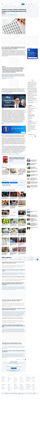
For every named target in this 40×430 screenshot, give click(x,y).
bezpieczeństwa (4, 92)
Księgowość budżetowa (10, 78)
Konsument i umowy (16, 379)
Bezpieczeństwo (6, 108)
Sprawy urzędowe (15, 380)
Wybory (28, 119)
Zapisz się (23, 132)
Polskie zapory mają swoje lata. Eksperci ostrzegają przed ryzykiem (32, 86)
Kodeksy (15, 389)
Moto (20, 380)
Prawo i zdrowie (15, 382)
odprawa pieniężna (10, 150)
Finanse (10, 259)
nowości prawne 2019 (8, 178)
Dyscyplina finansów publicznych (31, 127)
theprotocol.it (33, 389)
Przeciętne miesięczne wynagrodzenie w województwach (32, 124)
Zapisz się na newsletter (22, 180)
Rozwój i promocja (6, 123)
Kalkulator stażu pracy (22, 388)
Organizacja (6, 259)
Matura (8, 389)
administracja (3, 178)
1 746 (23, 359)
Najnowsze (33, 81)
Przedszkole (9, 385)
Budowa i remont (34, 380)
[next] (25, 359)
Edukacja (20, 259)
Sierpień (33, 134)
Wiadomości (3, 259)
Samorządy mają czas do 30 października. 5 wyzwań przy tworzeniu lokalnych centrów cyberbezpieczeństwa (32, 91)
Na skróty (33, 384)
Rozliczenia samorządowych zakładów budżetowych (32, 129)
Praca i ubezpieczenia (22, 379)
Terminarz (30, 134)
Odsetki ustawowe (28, 388)
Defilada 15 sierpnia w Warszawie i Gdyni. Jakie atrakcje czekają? (32, 100)
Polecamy (28, 209)
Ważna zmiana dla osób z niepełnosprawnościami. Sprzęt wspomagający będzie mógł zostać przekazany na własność (31, 97)
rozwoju (12, 118)
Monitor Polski (15, 386)
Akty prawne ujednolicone (16, 388)
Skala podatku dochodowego (29, 389)
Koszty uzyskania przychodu (31, 128)
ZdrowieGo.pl (33, 385)
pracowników (20, 152)
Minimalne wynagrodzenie (28, 386)
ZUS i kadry (3, 380)
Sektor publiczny (3, 384)
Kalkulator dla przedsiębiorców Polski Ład (32, 108)
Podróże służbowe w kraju (28, 385)
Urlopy (8, 380)
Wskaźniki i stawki (28, 384)
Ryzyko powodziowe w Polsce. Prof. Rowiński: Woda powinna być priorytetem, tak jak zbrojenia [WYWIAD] (32, 83)
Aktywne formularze (32, 115)
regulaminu (14, 366)
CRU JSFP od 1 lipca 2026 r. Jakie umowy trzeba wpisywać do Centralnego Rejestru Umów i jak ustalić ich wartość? (32, 90)
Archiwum (33, 386)
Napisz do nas (14, 180)
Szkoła (8, 386)
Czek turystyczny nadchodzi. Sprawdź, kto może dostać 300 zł (32, 93)
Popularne (29, 81)
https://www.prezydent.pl (7, 165)
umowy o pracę (22, 149)
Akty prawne (15, 384)
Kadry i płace (3, 388)
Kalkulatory (30, 105)
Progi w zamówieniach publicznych (32, 125)
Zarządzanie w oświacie (10, 388)
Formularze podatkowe (34, 388)
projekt (9, 120)
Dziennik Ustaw (15, 385)
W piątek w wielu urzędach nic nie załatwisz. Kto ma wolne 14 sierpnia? (32, 102)
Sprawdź (11, 161)
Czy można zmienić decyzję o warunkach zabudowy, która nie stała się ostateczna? (32, 98)
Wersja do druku (6, 180)
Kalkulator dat (21, 385)
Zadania (12, 259)
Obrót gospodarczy (4, 379)
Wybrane (36, 81)
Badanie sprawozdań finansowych (31, 126)
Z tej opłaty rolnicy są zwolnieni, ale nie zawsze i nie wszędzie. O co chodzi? (32, 84)
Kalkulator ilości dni (22, 386)
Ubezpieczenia (9, 379)
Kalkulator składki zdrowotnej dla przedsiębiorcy (31, 107)
